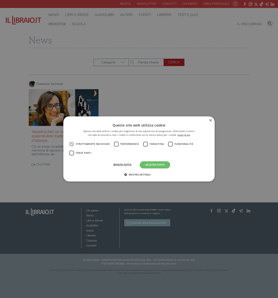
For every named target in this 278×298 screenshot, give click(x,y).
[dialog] (139, 149)
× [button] (210, 120)
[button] (139, 174)
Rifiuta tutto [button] (122, 164)
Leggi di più (184, 135)
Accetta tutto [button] (155, 164)
